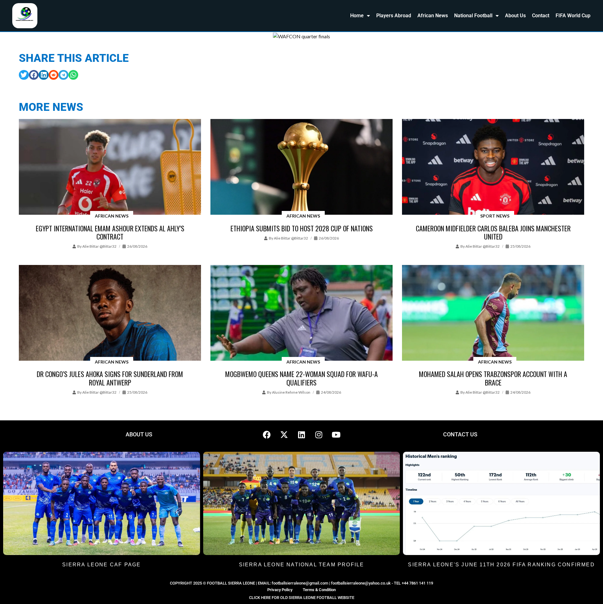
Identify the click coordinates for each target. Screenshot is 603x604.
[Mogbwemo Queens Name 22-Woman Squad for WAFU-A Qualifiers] (301, 313)
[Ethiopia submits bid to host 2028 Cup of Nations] (301, 167)
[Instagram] (319, 434)
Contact (540, 16)
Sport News (494, 215)
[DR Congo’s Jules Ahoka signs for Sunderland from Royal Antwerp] (110, 313)
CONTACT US (460, 434)
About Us (515, 16)
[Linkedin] (301, 434)
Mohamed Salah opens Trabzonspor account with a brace (493, 378)
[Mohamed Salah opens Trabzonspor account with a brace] (493, 313)
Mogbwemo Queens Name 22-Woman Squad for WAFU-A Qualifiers (301, 378)
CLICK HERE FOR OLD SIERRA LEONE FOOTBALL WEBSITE (301, 597)
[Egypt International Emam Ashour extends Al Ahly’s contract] (110, 167)
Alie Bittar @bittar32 (99, 246)
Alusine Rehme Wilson (291, 392)
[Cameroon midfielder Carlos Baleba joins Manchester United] (493, 167)
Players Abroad (393, 16)
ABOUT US (139, 434)
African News (432, 16)
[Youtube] (336, 434)
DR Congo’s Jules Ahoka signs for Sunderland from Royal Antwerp (110, 378)
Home (357, 16)
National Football (473, 16)
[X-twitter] (284, 434)
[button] (24, 75)
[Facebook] (267, 434)
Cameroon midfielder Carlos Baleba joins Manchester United (493, 232)
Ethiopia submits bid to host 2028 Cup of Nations (302, 228)
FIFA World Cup (573, 16)
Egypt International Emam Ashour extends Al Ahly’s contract (110, 232)
